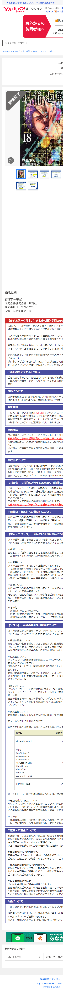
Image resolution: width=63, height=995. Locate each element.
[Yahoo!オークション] (22, 8)
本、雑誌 (26, 51)
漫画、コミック (39, 51)
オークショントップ (11, 51)
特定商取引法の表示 (51, 987)
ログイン (49, 11)
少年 (51, 51)
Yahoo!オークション (50, 979)
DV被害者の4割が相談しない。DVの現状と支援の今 (30, 2)
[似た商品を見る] (11, 160)
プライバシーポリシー (44, 983)
